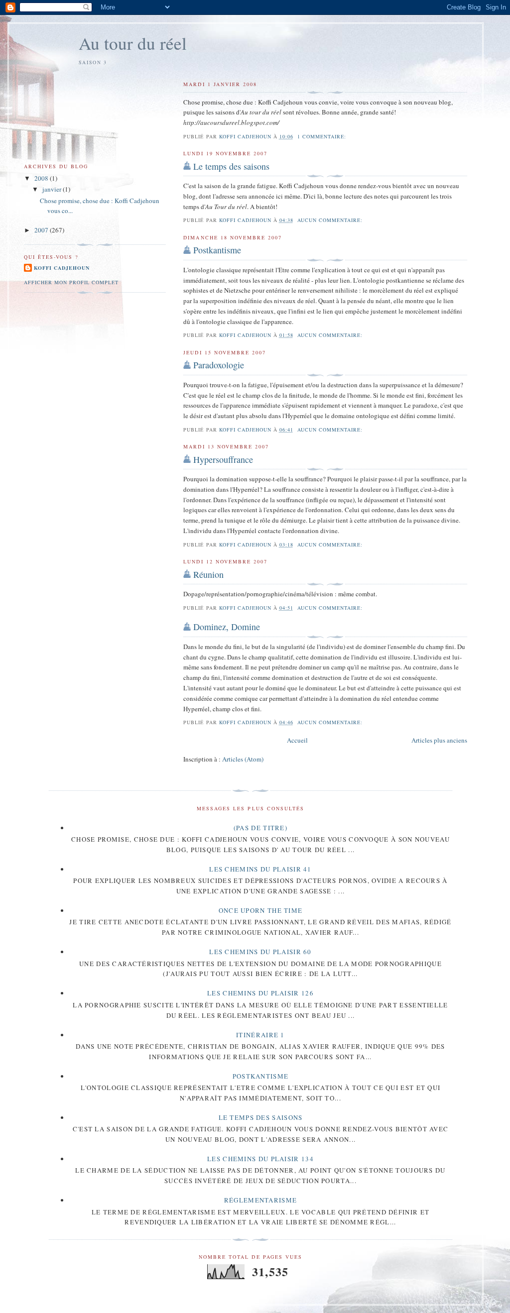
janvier (52, 189)
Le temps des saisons (231, 166)
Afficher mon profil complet (71, 282)
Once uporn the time (261, 910)
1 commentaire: (322, 136)
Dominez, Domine (226, 627)
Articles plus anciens (439, 740)
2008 (42, 178)
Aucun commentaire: (331, 220)
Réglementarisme (260, 1200)
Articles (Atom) (242, 759)
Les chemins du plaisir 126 (260, 992)
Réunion (208, 574)
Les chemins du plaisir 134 (260, 1158)
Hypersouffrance (223, 459)
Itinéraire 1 (260, 1034)
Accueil (297, 740)
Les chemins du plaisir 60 (260, 951)
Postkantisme (217, 250)
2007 (42, 229)
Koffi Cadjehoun (62, 267)
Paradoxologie (218, 365)
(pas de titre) (260, 827)
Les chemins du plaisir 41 (260, 869)
